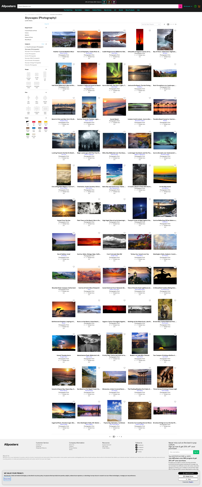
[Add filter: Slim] (45, 74)
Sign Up (196, 452)
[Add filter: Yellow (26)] (46, 121)
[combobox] (97, 6)
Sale (138, 10)
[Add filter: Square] (36, 74)
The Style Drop (68, 10)
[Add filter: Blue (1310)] (34, 127)
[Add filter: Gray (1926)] (40, 127)
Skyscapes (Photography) (56, 14)
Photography (31, 14)
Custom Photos (96, 10)
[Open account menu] (191, 6)
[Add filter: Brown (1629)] (28, 127)
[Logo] (9, 6)
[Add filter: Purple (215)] (46, 127)
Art (26, 14)
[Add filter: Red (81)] (34, 121)
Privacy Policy (7, 478)
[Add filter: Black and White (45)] (28, 121)
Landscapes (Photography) (42, 14)
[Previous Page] (164, 24)
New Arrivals (107, 10)
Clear (43, 44)
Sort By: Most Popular (148, 24)
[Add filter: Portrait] (28, 74)
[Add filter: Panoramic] (36, 83)
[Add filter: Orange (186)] (40, 121)
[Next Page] (176, 24)
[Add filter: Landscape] (29, 83)
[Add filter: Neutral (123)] (34, 134)
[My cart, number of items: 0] (199, 6)
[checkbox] (28, 99)
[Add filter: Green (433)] (28, 134)
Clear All (47, 24)
